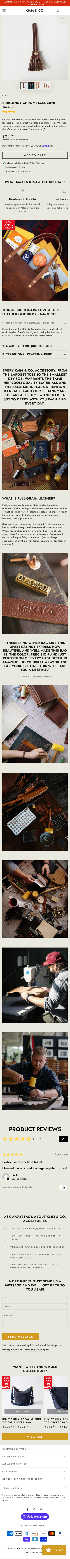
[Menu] (4, 10)
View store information (17, 171)
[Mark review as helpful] (63, 1187)
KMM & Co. (18, 1548)
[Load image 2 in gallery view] (31, 85)
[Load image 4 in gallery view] (46, 85)
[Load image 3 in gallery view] (39, 85)
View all (35, 1436)
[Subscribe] (66, 1488)
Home (5, 95)
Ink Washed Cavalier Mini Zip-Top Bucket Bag (21, 1420)
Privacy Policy (10, 1349)
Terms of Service (32, 1349)
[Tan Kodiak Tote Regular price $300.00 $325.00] (58, 289)
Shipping (5, 139)
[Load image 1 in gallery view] (23, 85)
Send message (20, 1336)
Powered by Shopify (35, 1552)
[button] (58, 10)
